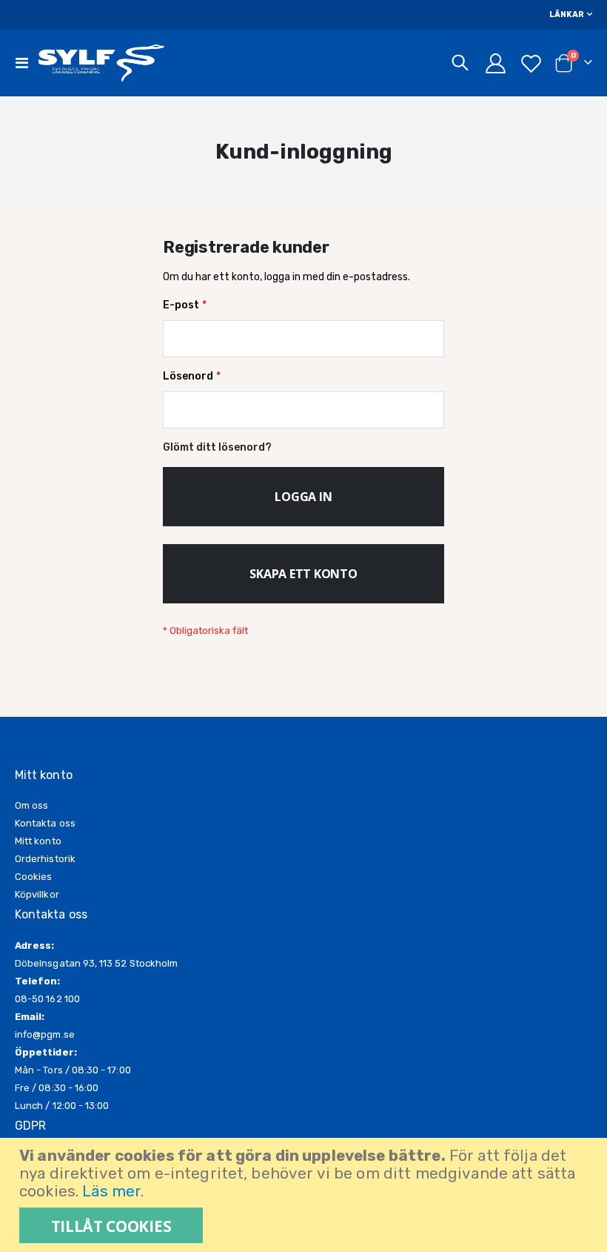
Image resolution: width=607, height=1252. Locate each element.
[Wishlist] (531, 63)
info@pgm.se (45, 1034)
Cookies (33, 876)
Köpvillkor (37, 894)
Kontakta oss (45, 823)
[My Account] (495, 63)
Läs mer (111, 1191)
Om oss (31, 805)
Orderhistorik (45, 858)
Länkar (566, 14)
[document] (305, 1195)
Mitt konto (38, 841)
